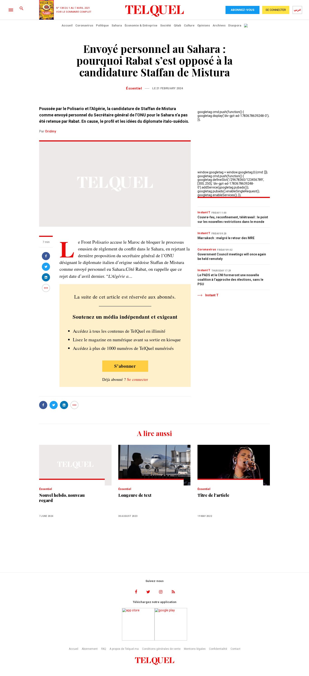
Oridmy (50, 131)
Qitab (177, 25)
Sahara (117, 25)
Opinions (203, 25)
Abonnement (90, 648)
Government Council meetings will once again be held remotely (231, 256)
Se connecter (137, 379)
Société (165, 25)
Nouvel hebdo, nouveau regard (62, 498)
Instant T (203, 212)
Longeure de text (134, 495)
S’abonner (125, 366)
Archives (219, 25)
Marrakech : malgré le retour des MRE (225, 238)
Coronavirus (84, 25)
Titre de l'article (213, 495)
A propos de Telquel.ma (124, 648)
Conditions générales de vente (161, 648)
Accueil (67, 25)
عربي (297, 9)
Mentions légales (195, 648)
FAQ (103, 648)
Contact (235, 648)
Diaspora (234, 25)
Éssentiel (134, 88)
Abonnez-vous (242, 10)
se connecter (276, 10)
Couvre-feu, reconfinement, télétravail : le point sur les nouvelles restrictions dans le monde (232, 219)
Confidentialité (218, 648)
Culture (189, 25)
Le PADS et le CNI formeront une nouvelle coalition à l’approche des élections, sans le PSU (230, 279)
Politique (102, 25)
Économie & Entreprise (141, 25)
